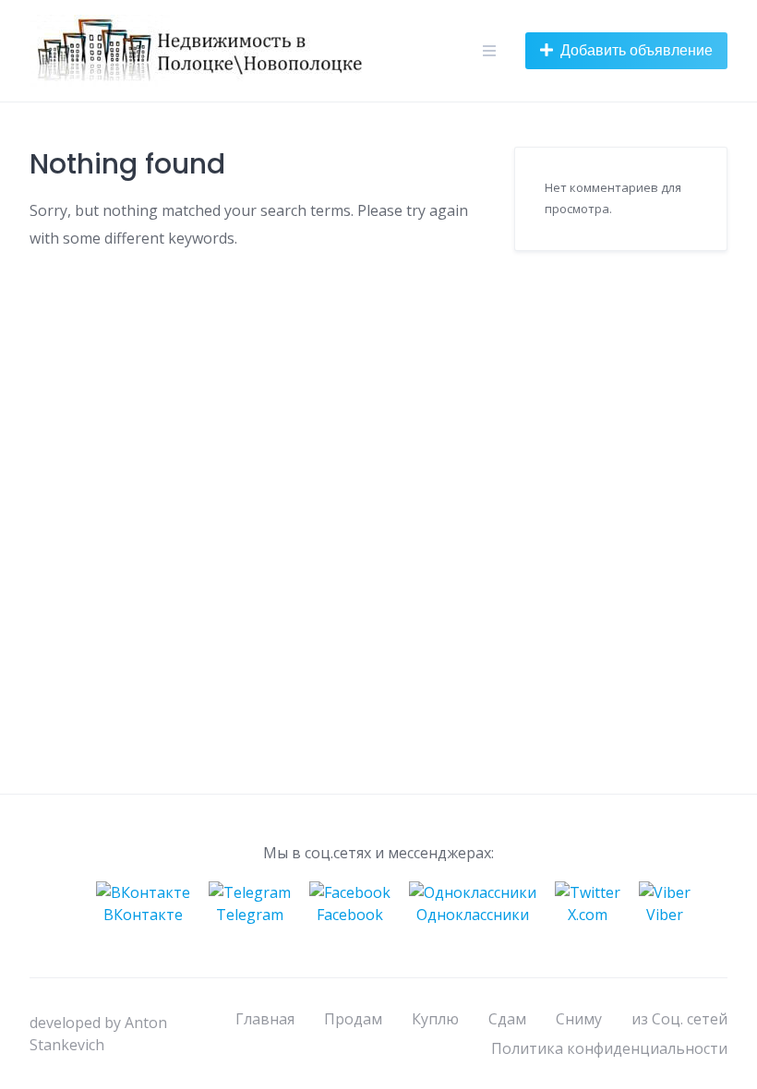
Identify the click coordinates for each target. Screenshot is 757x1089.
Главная (264, 1019)
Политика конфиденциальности (609, 1048)
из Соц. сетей (679, 1019)
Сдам (507, 1019)
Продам (353, 1019)
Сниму (579, 1019)
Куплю (435, 1019)
